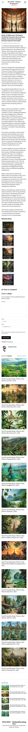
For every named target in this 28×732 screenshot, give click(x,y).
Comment (3, 301)
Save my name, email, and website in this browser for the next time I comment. (13, 333)
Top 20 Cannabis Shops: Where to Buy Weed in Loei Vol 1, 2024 (13, 380)
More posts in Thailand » (21, 355)
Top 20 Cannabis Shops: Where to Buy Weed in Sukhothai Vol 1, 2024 (13, 643)
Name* (3, 319)
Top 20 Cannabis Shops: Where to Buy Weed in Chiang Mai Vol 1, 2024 (13, 458)
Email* (3, 324)
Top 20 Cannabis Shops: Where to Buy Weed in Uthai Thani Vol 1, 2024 (13, 406)
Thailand (10, 342)
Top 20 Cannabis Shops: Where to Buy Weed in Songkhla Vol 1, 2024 (13, 484)
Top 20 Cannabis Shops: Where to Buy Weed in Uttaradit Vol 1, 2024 (13, 669)
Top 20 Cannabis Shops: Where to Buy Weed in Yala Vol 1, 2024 (13, 617)
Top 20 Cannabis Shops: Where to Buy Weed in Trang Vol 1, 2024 (13, 510)
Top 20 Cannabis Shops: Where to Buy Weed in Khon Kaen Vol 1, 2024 (13, 432)
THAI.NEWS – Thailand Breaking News (14, 723)
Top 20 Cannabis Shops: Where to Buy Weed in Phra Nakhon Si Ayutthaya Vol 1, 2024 (14, 563)
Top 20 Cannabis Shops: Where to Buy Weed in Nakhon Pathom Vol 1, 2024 (13, 536)
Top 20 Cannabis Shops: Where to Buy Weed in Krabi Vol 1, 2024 (13, 591)
